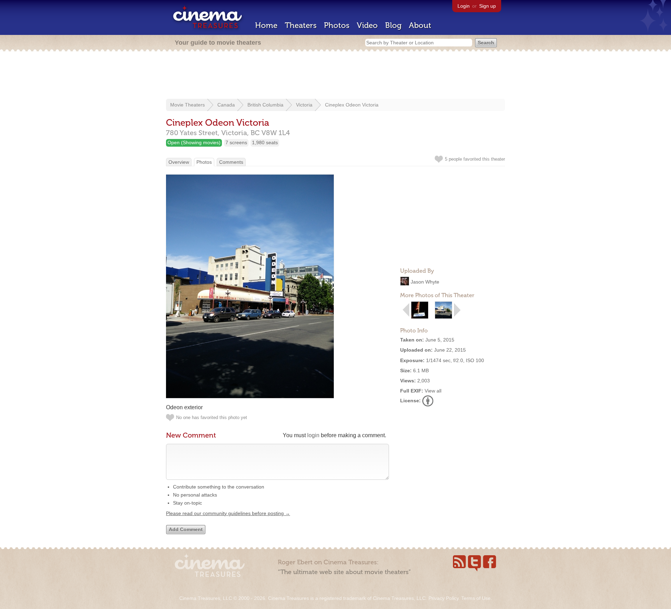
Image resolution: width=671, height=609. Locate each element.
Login (463, 6)
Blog (393, 25)
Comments (231, 162)
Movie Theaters (187, 105)
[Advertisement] (335, 75)
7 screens (236, 142)
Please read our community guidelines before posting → (228, 513)
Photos (336, 25)
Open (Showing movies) (194, 142)
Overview (178, 162)
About (420, 25)
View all (433, 391)
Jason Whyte (425, 282)
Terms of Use (476, 598)
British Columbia (265, 105)
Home (266, 25)
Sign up (487, 6)
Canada (226, 105)
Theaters (301, 25)
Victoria (304, 105)
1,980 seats (265, 142)
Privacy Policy (443, 598)
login (313, 435)
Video (367, 25)
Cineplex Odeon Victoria (351, 105)
